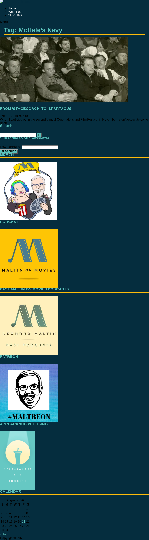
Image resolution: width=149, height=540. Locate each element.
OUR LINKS (16, 15)
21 (23, 521)
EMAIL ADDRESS (11, 147)
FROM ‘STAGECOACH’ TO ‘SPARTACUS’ (36, 109)
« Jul (3, 534)
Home (12, 8)
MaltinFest (15, 11)
